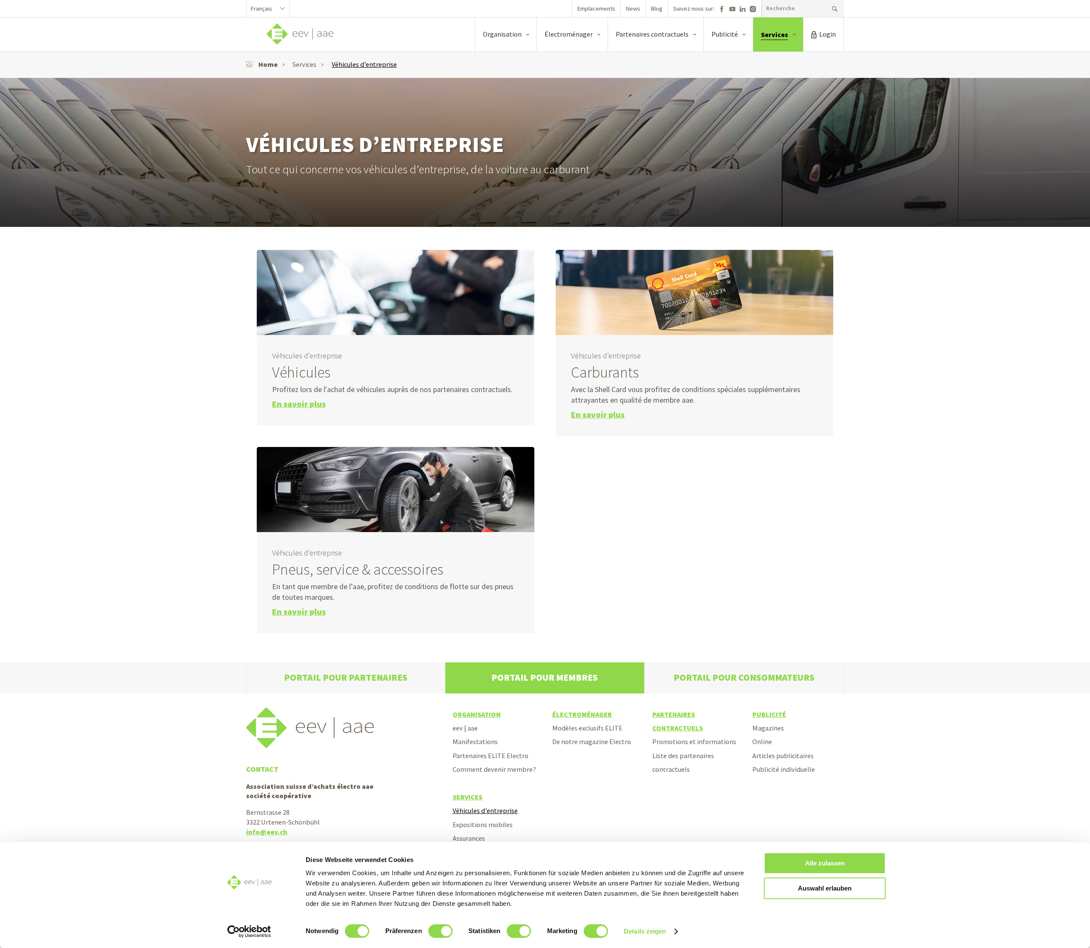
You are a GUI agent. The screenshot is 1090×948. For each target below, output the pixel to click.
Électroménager (582, 714)
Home (268, 64)
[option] (545, 152)
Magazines (768, 728)
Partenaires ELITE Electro (490, 755)
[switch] (440, 931)
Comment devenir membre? (494, 769)
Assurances (469, 838)
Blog (657, 8)
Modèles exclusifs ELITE (587, 728)
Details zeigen (645, 931)
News (633, 8)
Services (304, 64)
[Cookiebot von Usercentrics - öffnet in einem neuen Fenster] (249, 931)
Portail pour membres (544, 677)
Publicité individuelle (783, 769)
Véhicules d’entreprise (364, 64)
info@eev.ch (266, 832)
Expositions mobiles (483, 824)
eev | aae (465, 728)
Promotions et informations (694, 741)
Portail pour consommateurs (744, 677)
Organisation (477, 714)
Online (762, 741)
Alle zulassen (825, 863)
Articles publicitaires (783, 755)
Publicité (769, 714)
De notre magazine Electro (591, 741)
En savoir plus (299, 404)
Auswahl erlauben (825, 888)
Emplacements (596, 8)
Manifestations (475, 741)
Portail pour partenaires (345, 677)
